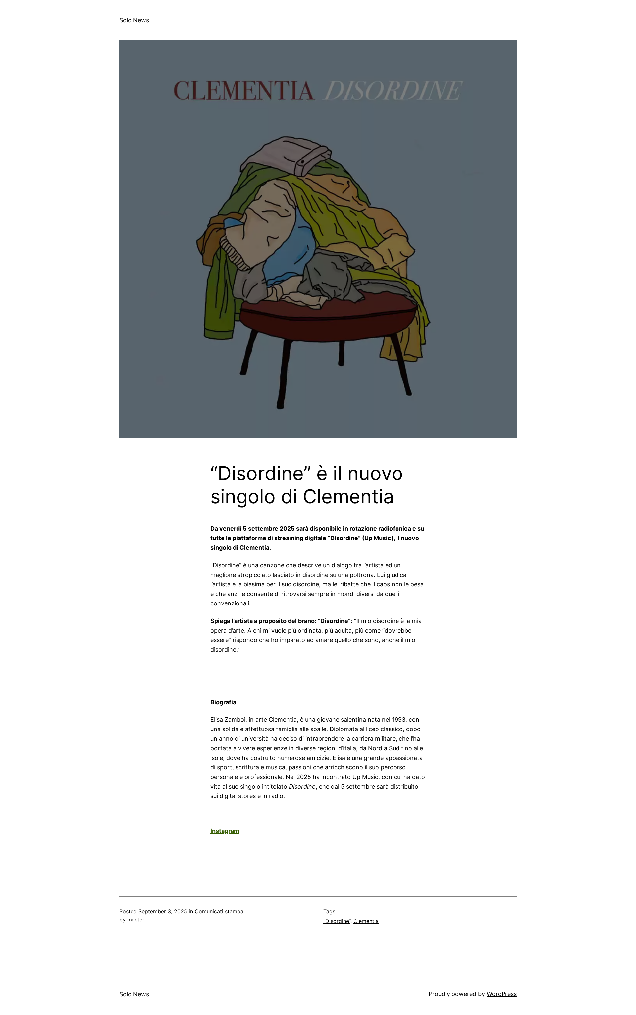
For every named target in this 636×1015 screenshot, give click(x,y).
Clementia (366, 921)
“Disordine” (336, 921)
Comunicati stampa (219, 911)
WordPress (502, 993)
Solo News (134, 20)
